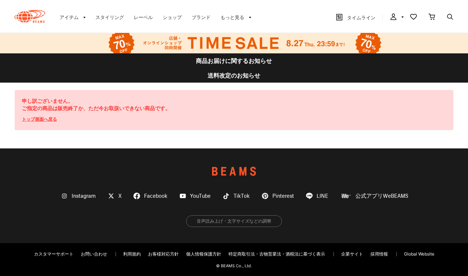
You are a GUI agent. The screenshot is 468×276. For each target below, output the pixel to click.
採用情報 (379, 254)
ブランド (201, 17)
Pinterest (283, 196)
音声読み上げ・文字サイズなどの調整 (234, 221)
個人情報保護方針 (203, 254)
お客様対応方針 (163, 254)
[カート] (431, 17)
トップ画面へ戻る (39, 119)
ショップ (172, 17)
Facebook (155, 196)
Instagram (84, 196)
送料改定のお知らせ (234, 75)
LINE (322, 196)
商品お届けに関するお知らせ (234, 60)
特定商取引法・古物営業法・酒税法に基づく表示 (277, 254)
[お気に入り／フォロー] (413, 17)
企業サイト (352, 254)
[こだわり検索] (450, 17)
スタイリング (109, 17)
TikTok (242, 196)
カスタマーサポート (53, 254)
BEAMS (234, 171)
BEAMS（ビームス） (29, 16)
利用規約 (132, 254)
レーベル (143, 17)
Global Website (419, 254)
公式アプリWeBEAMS (381, 196)
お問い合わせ (94, 254)
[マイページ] (396, 17)
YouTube (200, 196)
